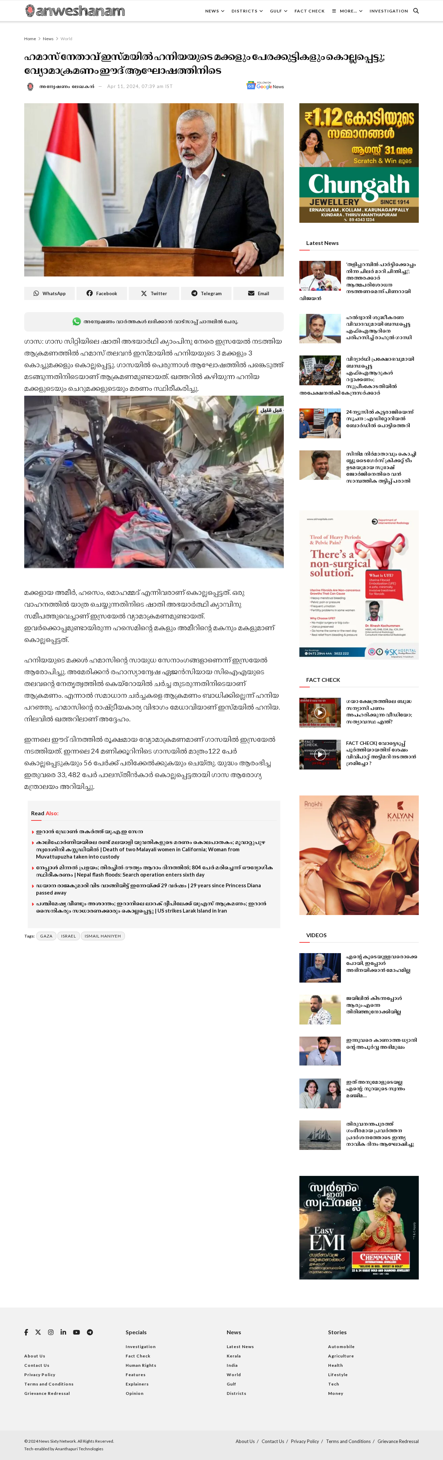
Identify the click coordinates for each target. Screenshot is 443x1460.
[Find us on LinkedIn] (63, 1333)
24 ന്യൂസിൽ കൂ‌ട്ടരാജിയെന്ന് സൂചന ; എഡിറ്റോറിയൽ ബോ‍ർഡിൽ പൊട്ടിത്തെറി (379, 418)
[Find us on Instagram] (51, 1333)
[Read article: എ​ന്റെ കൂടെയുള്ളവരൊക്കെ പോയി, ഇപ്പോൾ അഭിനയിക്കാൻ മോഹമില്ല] (320, 968)
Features (136, 1374)
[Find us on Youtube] (76, 1333)
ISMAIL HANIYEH (103, 936)
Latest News (240, 1346)
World (66, 38)
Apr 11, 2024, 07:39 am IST (140, 86)
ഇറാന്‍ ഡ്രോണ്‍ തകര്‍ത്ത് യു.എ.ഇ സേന (89, 831)
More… (348, 11)
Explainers (137, 1384)
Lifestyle (338, 1374)
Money (335, 1393)
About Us (34, 1355)
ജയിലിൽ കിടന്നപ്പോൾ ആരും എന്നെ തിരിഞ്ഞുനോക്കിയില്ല (374, 1004)
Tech (333, 1384)
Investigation (389, 11)
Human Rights (141, 1365)
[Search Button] (416, 11)
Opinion (135, 1393)
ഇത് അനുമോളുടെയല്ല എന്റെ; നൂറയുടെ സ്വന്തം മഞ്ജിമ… (375, 1088)
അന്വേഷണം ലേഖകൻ (67, 86)
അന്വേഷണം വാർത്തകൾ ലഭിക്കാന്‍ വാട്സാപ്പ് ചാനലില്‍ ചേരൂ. (160, 321)
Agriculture (341, 1355)
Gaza (46, 936)
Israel (68, 936)
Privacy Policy (39, 1374)
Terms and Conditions (49, 1384)
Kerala (234, 1355)
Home (30, 38)
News (212, 11)
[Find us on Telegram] (90, 1333)
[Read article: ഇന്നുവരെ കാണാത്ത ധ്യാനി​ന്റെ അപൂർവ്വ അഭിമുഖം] (320, 1051)
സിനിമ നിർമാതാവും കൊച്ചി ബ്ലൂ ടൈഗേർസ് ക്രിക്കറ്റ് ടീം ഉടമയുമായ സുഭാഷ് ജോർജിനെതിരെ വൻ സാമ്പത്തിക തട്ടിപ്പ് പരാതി (381, 467)
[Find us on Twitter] (38, 1332)
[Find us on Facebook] (26, 1333)
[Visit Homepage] (74, 11)
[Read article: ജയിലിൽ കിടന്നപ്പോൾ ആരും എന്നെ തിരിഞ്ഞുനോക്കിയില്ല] (320, 1009)
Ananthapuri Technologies (79, 1448)
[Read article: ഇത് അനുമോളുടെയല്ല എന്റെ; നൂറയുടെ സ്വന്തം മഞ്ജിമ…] (320, 1093)
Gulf (276, 11)
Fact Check (310, 11)
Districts (244, 11)
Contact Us (36, 1365)
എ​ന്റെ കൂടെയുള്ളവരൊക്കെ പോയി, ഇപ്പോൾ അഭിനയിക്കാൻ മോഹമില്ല (381, 963)
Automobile (341, 1346)
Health (335, 1365)
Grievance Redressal (47, 1393)
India (232, 1365)
